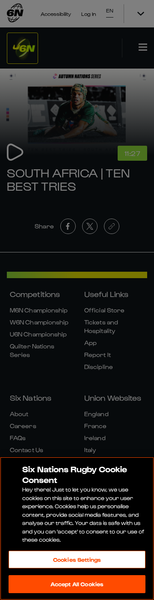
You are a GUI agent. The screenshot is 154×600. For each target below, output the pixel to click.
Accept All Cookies (77, 584)
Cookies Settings (77, 559)
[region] (77, 528)
